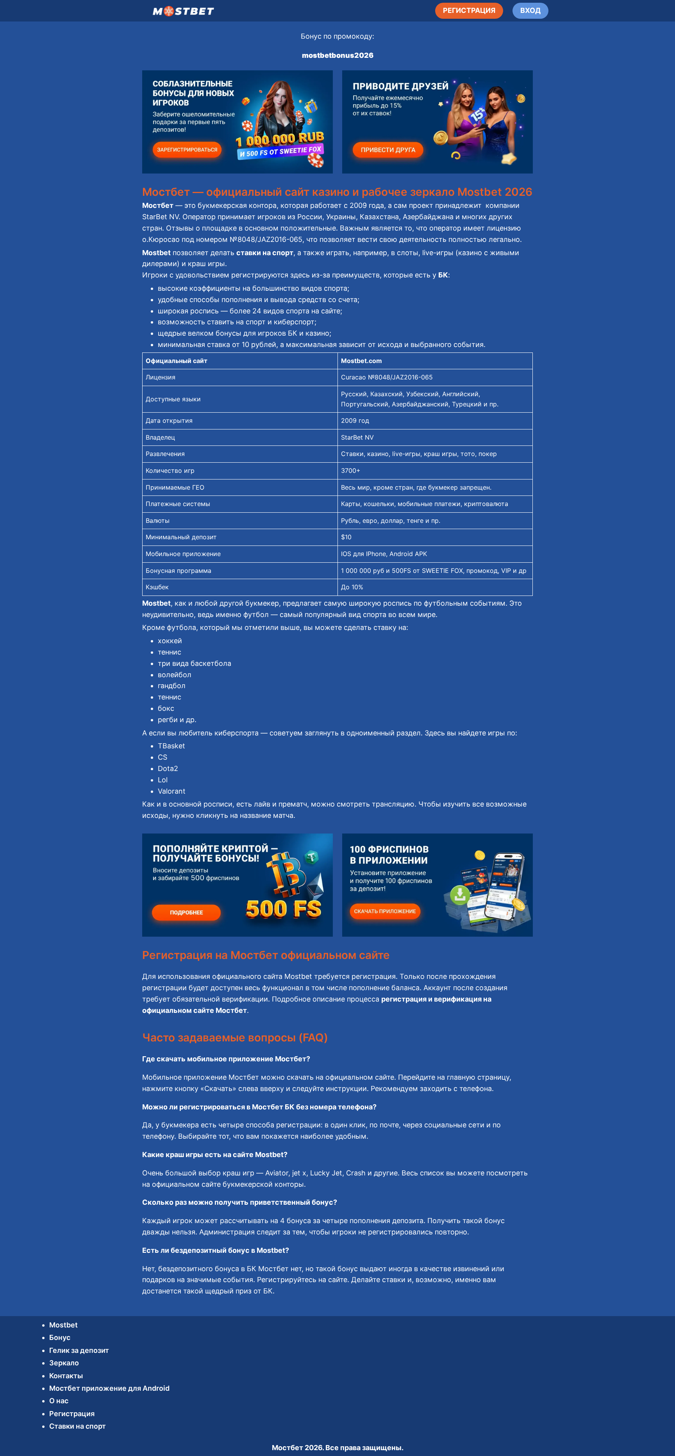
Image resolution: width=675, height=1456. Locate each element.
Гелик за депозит (79, 1350)
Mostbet (63, 1325)
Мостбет (287, 1447)
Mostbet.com (361, 361)
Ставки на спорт (77, 1426)
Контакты (66, 1376)
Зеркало (64, 1363)
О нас (58, 1401)
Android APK (408, 554)
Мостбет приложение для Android (109, 1388)
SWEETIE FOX (442, 570)
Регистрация (72, 1413)
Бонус (59, 1337)
